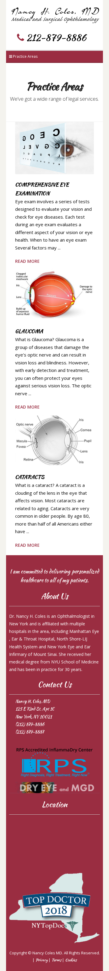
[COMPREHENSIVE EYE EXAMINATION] (54, 147)
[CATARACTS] (54, 439)
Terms (56, 960)
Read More (27, 261)
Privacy (41, 960)
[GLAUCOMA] (54, 294)
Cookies (71, 960)
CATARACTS (29, 477)
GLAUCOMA (29, 331)
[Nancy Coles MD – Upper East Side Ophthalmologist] (54, 13)
